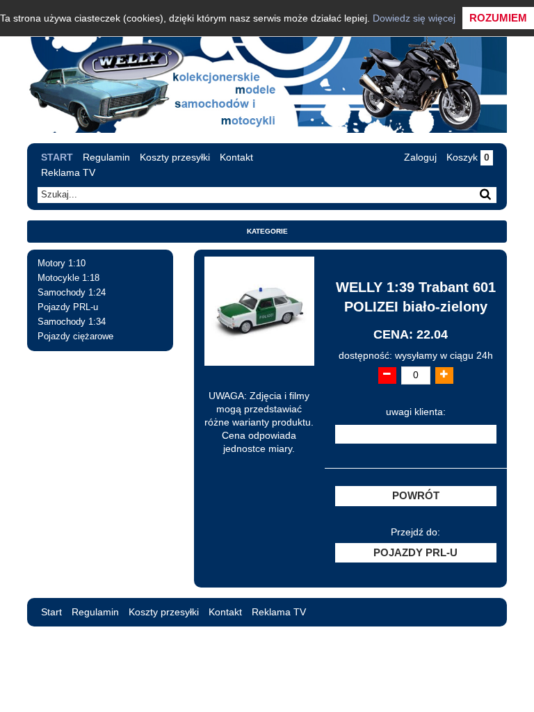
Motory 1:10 (62, 263)
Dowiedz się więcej (414, 18)
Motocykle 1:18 (68, 278)
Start (57, 157)
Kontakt (236, 157)
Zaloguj (420, 157)
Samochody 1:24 (72, 293)
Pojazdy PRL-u (68, 307)
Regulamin (106, 157)
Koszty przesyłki (175, 157)
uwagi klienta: (416, 412)
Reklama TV (68, 172)
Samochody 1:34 (72, 322)
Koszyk (468, 157)
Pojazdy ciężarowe (75, 336)
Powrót (415, 495)
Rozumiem (498, 18)
